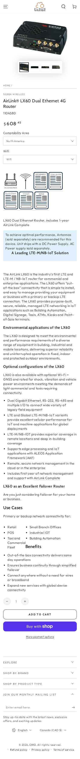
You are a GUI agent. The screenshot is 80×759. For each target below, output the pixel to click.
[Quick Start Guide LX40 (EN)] (11, 208)
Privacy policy (40, 749)
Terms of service (63, 749)
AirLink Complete (47, 478)
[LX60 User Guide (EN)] (55, 189)
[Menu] (5, 6)
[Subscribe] (74, 707)
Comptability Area (16, 133)
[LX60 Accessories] (10, 189)
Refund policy (19, 749)
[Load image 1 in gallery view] (24, 67)
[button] (63, 6)
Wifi (6, 151)
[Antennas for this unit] (25, 189)
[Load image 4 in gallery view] (56, 67)
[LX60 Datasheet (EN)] (40, 189)
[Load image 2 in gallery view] (34, 67)
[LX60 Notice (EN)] (41, 208)
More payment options (40, 636)
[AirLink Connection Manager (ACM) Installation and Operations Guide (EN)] (26, 208)
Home (6, 85)
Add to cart (40, 614)
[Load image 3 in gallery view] (45, 67)
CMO (32, 744)
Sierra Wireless (14, 94)
